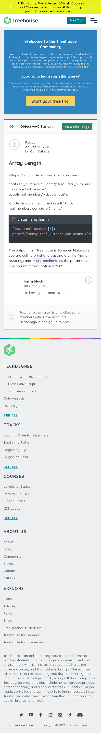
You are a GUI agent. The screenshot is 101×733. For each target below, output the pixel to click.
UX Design (12, 406)
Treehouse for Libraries (21, 635)
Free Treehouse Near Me (23, 628)
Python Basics (14, 501)
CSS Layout (13, 508)
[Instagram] (60, 714)
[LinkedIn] (50, 714)
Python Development (20, 391)
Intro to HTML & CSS (19, 494)
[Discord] (79, 714)
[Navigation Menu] (93, 20)
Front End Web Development (26, 377)
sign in (35, 322)
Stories (9, 564)
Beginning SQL (15, 450)
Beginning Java (16, 457)
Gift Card (10, 578)
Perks (8, 613)
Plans (8, 599)
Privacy (45, 725)
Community (13, 556)
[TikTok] (70, 714)
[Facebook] (40, 714)
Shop (8, 620)
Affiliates (10, 606)
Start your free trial (51, 101)
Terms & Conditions (20, 725)
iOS (11, 126)
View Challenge (77, 127)
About (8, 542)
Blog (7, 549)
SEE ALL (11, 415)
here (85, 66)
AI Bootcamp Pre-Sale (34, 3)
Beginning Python (17, 442)
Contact (10, 571)
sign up (52, 322)
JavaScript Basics (17, 486)
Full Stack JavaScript (19, 384)
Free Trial (76, 20)
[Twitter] (21, 714)
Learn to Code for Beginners (26, 435)
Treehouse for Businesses (23, 642)
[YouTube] (30, 714)
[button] (10, 7)
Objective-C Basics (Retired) (43, 126)
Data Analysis (14, 398)
